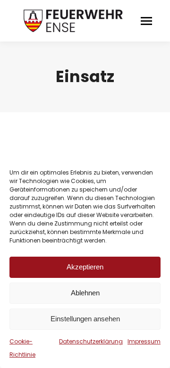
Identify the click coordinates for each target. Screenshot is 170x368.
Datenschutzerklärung (91, 341)
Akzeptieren (85, 267)
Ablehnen (85, 293)
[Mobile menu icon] (146, 21)
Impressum (144, 341)
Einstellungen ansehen (85, 319)
